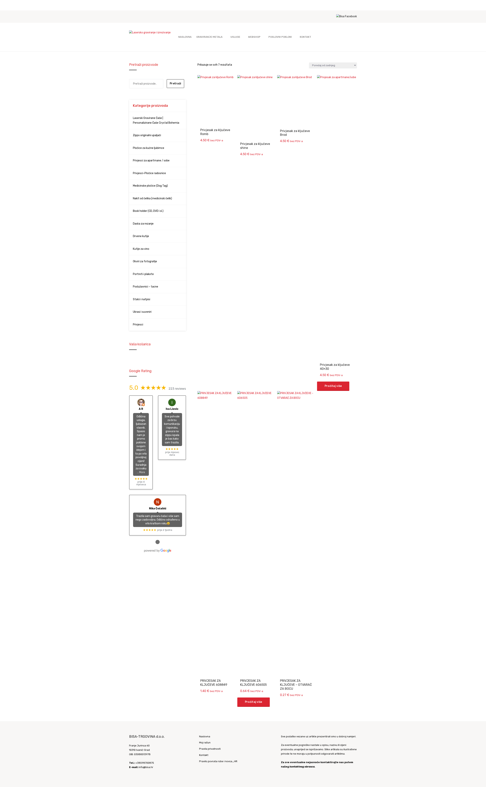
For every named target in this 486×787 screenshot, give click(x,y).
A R (141, 409)
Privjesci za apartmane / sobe (151, 160)
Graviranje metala (209, 36)
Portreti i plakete (143, 274)
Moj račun (205, 742)
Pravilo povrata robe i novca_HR (218, 761)
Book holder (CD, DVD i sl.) (148, 211)
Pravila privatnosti (210, 748)
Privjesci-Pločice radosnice (149, 173)
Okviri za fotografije (145, 261)
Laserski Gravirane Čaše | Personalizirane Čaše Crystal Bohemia (156, 120)
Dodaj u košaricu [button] (218, 81)
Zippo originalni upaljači (147, 135)
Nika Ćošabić (157, 508)
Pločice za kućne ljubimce (148, 148)
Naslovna (185, 36)
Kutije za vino (141, 249)
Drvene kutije (141, 236)
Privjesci (138, 324)
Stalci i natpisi (141, 299)
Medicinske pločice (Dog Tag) (150, 185)
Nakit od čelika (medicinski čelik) (152, 198)
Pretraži (175, 83)
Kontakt (305, 36)
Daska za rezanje (143, 223)
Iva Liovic (172, 409)
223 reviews (177, 388)
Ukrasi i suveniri (142, 311)
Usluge (235, 36)
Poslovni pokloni (280, 36)
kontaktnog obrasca (302, 766)
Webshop (254, 36)
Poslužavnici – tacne (145, 286)
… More (141, 472)
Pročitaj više (333, 386)
